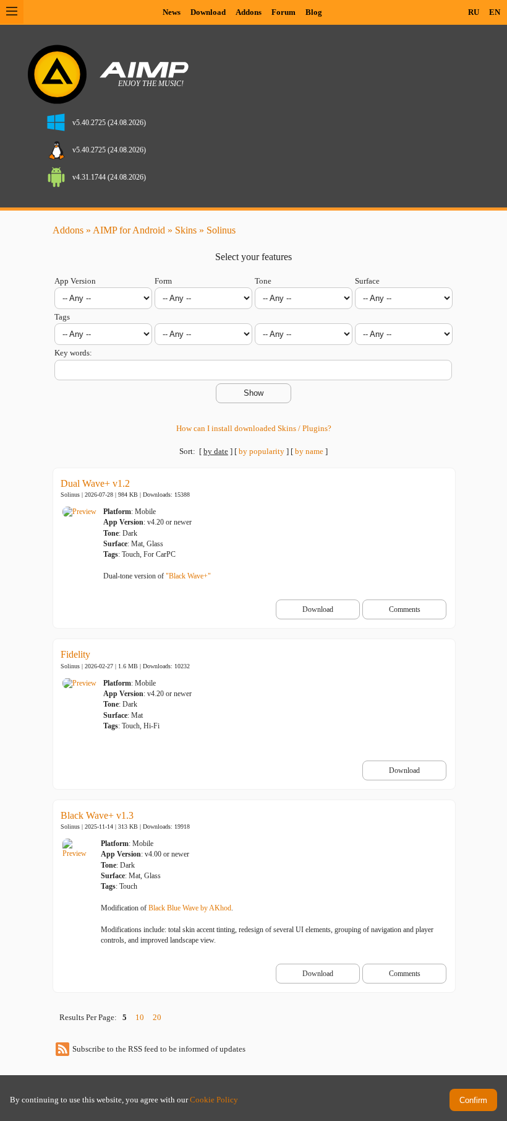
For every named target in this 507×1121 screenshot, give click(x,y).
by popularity (261, 451)
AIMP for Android (129, 230)
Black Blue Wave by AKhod (189, 908)
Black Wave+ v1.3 (97, 815)
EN (494, 12)
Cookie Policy (214, 1099)
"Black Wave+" (188, 576)
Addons (249, 12)
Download (208, 12)
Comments (404, 609)
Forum (283, 12)
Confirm (473, 1100)
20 (157, 1017)
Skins (186, 230)
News (172, 12)
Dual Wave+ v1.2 (95, 483)
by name (309, 451)
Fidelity (75, 654)
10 (139, 1017)
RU (473, 12)
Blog (313, 12)
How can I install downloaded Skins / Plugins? (253, 428)
